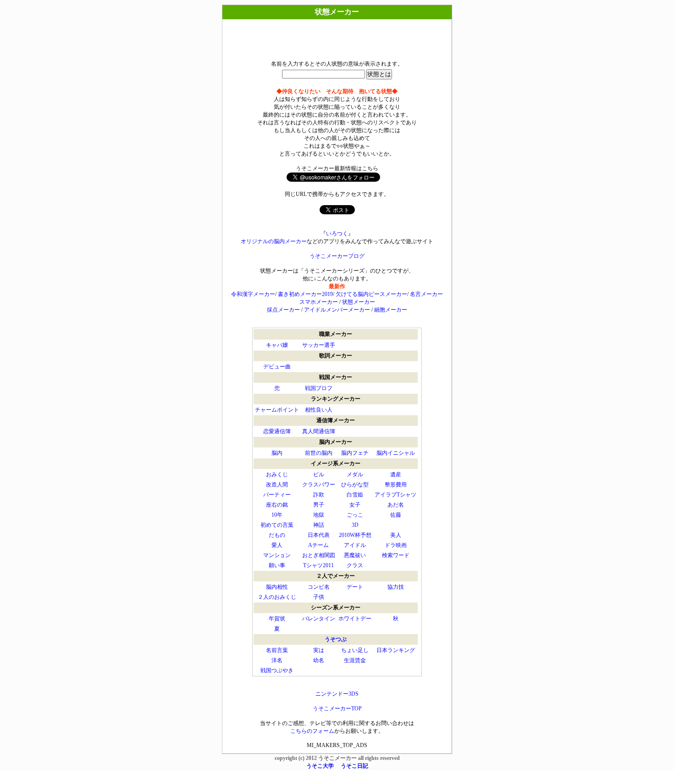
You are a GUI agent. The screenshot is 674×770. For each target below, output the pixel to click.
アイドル (355, 545)
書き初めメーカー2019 (305, 294)
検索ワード (395, 555)
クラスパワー (318, 484)
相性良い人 (318, 410)
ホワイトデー (354, 618)
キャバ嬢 (277, 345)
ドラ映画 (396, 545)
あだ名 (395, 505)
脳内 (276, 453)
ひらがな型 (355, 484)
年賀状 (277, 618)
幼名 (318, 660)
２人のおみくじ (277, 597)
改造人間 (277, 484)
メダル (355, 474)
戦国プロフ (318, 388)
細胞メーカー (390, 310)
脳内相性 (277, 587)
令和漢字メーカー (253, 294)
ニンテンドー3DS (337, 694)
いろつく (337, 233)
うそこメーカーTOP (337, 708)
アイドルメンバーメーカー (337, 310)
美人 (395, 535)
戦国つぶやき (276, 670)
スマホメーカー (318, 302)
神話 (318, 525)
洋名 (276, 660)
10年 (276, 515)
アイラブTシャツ (395, 494)
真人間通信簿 (318, 431)
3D (355, 525)
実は (318, 650)
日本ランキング (395, 650)
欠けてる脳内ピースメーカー (371, 294)
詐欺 (318, 494)
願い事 (277, 565)
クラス (355, 565)
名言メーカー (426, 294)
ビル (318, 474)
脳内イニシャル (395, 453)
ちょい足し (355, 650)
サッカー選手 (318, 345)
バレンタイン (318, 618)
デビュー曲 (277, 366)
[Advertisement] (337, 37)
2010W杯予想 (355, 535)
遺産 (395, 474)
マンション (277, 555)
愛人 (276, 545)
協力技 (395, 587)
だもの (277, 535)
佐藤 (395, 515)
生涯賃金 (355, 660)
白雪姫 (355, 494)
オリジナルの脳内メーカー (274, 241)
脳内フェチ (355, 453)
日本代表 (319, 535)
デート (355, 587)
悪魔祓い (355, 555)
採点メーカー (283, 310)
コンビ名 (319, 587)
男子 (318, 505)
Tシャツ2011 (318, 565)
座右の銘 (277, 505)
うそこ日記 (354, 766)
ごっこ (355, 515)
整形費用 (396, 484)
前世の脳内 (318, 453)
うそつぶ (336, 639)
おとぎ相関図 (318, 555)
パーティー (277, 494)
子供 (318, 597)
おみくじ (277, 474)
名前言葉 (277, 650)
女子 (354, 505)
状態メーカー (358, 302)
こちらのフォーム (312, 731)
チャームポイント (277, 410)
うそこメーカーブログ (337, 256)
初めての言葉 (276, 525)
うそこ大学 (320, 766)
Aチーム (318, 545)
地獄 (318, 515)
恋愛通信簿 (277, 431)
